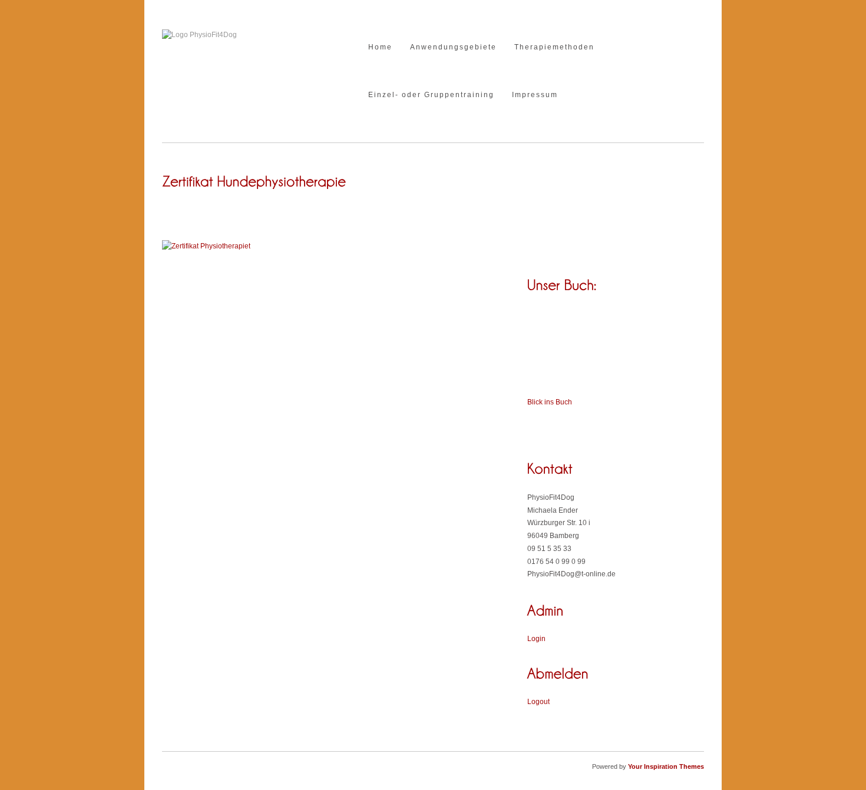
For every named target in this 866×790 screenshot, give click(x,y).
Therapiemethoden (554, 47)
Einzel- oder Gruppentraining (431, 95)
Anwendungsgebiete (453, 47)
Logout (538, 702)
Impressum (535, 95)
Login (536, 639)
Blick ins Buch (549, 402)
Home (380, 47)
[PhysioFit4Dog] (199, 35)
